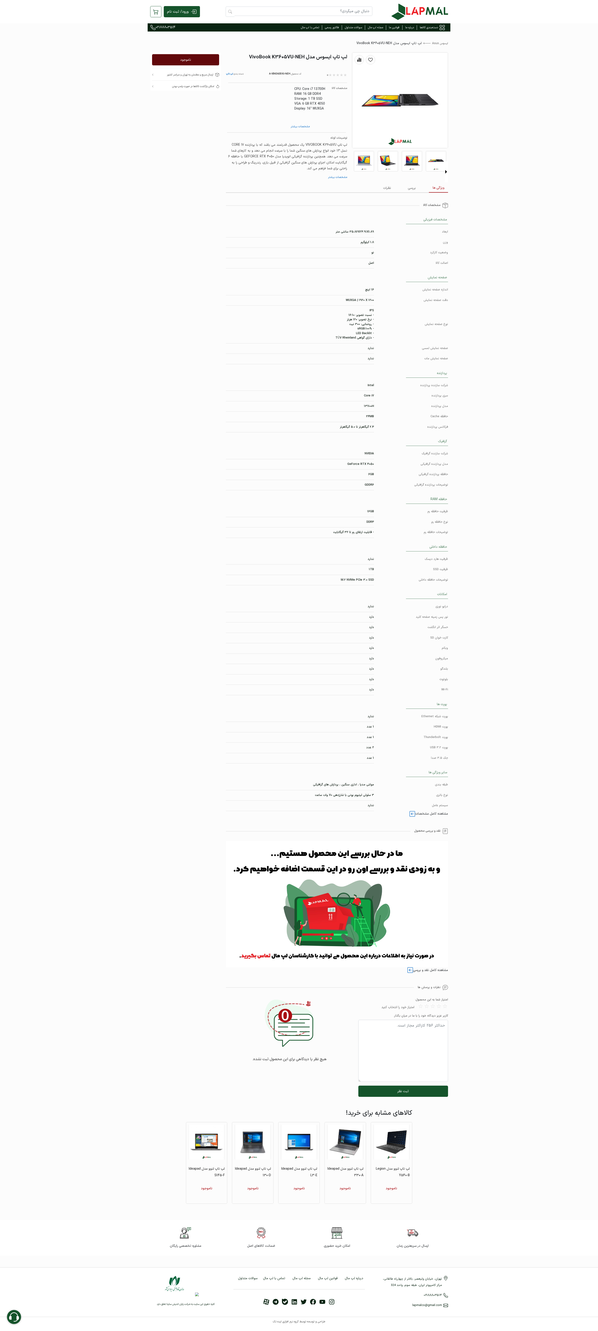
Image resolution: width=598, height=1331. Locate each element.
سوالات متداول (353, 27)
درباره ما (409, 27)
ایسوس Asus (440, 43)
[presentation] (446, 171)
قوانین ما (394, 27)
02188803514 (165, 27)
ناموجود (185, 59)
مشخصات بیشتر (300, 126)
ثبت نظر (403, 1091)
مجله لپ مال (375, 27)
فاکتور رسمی (332, 27)
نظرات (387, 188)
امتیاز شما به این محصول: (431, 1000)
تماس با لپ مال (310, 27)
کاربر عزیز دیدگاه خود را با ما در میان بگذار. (420, 1016)
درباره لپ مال (354, 1278)
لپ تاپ (229, 74)
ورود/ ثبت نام (178, 11)
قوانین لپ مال (328, 1278)
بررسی (412, 188)
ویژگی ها (438, 187)
